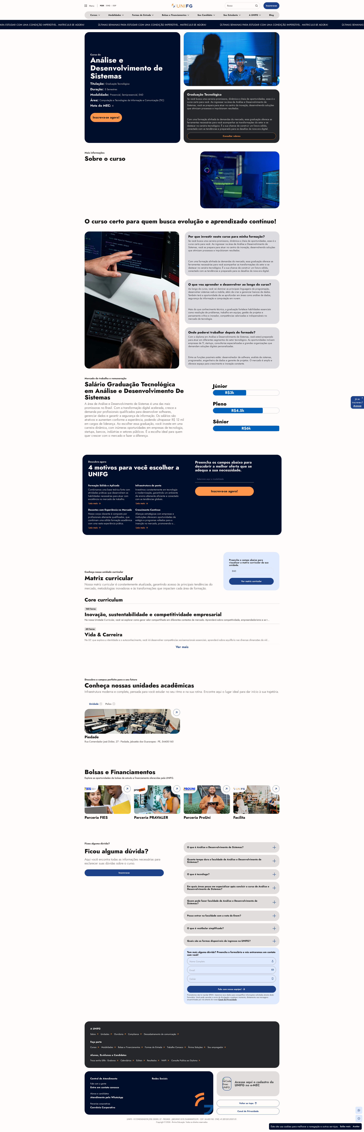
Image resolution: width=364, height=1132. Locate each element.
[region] (182, 802)
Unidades (105, 1034)
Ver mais (182, 647)
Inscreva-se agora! (106, 117)
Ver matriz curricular (251, 581)
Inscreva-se (271, 5)
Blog (271, 15)
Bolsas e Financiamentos (174, 15)
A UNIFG (253, 15)
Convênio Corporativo (102, 1107)
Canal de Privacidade (227, 999)
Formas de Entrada (141, 15)
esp (114, 5)
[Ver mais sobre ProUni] (207, 799)
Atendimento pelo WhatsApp (106, 1097)
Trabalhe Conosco (175, 1047)
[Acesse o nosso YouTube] (200, 1085)
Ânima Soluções (195, 1047)
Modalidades (114, 15)
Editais (139, 1060)
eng (108, 5)
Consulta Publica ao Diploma (184, 1060)
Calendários (126, 1060)
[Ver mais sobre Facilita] (256, 799)
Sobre (93, 1034)
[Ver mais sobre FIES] (108, 799)
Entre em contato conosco (104, 1087)
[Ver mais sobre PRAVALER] (157, 799)
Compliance (133, 1034)
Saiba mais (345, 1126)
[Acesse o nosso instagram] (166, 1085)
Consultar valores (231, 136)
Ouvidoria (118, 1034)
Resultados (152, 1060)
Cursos (93, 15)
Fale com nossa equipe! (230, 989)
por (102, 5)
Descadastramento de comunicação (160, 1034)
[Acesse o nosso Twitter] (189, 1085)
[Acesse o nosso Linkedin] (177, 1085)
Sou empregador (215, 1047)
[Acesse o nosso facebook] (155, 1085)
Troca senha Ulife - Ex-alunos (103, 1060)
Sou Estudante (230, 15)
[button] (358, 1110)
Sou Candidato (204, 15)
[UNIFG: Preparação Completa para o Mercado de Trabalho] (182, 5)
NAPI (164, 1060)
